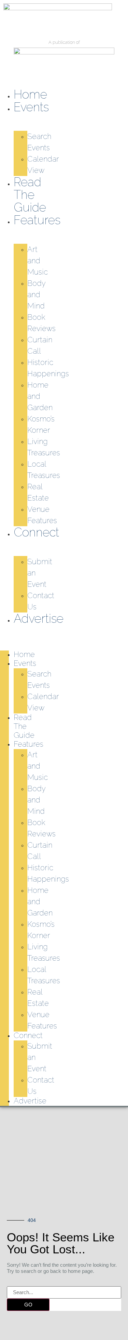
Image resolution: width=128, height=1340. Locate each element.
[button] (4, 629)
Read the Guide (30, 194)
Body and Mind (36, 294)
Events (31, 107)
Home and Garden (40, 396)
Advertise (38, 618)
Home (30, 94)
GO (28, 1304)
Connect (36, 532)
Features (37, 220)
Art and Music (37, 260)
